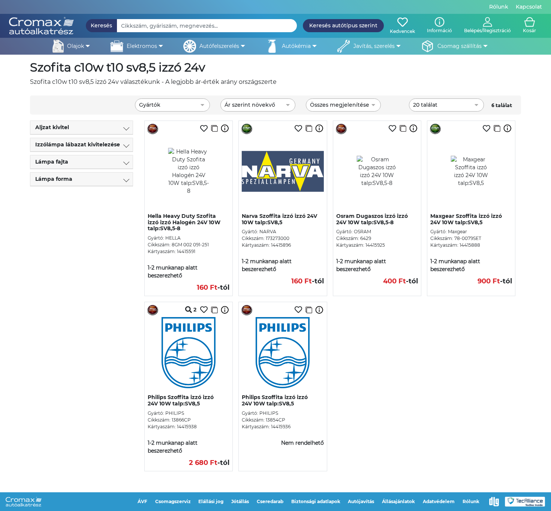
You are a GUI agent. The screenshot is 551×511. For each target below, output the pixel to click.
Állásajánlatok (398, 501)
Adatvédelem (439, 501)
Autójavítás (361, 501)
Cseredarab (270, 501)
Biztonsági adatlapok (315, 501)
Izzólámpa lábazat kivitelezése (77, 144)
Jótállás (240, 501)
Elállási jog (210, 501)
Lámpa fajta (51, 161)
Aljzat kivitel (52, 127)
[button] (487, 26)
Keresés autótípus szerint (343, 25)
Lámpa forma (53, 179)
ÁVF (142, 501)
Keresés (101, 25)
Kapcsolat (529, 6)
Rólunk (498, 6)
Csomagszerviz (173, 501)
